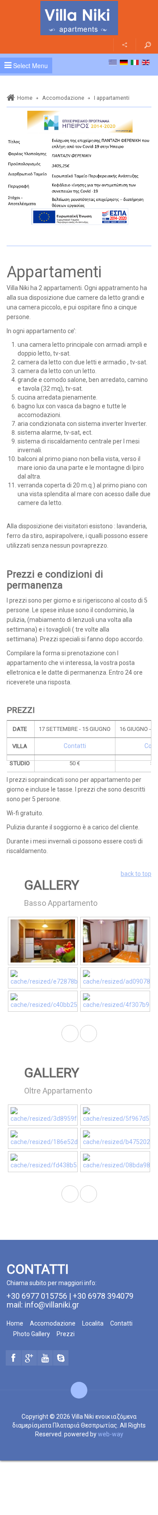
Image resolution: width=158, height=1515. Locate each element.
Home (24, 97)
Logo (79, 18)
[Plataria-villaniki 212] (115, 1161)
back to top (136, 873)
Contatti (75, 745)
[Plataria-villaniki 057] (43, 1001)
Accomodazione (63, 97)
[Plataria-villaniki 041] (115, 941)
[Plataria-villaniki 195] (115, 1115)
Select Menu (29, 65)
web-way (110, 1434)
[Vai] (147, 44)
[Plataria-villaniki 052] (115, 977)
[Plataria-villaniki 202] (43, 1138)
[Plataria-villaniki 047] (43, 977)
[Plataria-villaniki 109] (43, 941)
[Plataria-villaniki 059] (115, 1001)
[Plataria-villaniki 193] (43, 1115)
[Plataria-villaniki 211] (115, 1138)
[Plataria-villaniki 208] (43, 1161)
